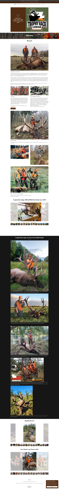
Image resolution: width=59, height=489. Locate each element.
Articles (13, 108)
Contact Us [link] (43, 4)
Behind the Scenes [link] (29, 4)
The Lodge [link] (23, 4)
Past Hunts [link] (19, 4)
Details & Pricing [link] (37, 4)
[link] (29, 481)
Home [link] (15, 4)
